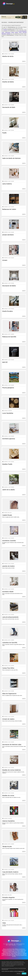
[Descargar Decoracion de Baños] (14, 275)
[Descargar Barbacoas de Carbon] (14, 199)
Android (8, 33)
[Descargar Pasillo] (14, 122)
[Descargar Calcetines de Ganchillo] (14, 632)
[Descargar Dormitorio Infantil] (14, 581)
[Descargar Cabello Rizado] (14, 504)
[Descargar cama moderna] (14, 173)
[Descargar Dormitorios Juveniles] (14, 530)
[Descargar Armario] (14, 250)
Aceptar (24, 973)
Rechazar (18, 973)
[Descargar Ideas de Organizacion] (14, 683)
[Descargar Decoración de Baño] (14, 97)
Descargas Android (5, 968)
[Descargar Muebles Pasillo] (14, 454)
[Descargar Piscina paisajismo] (14, 377)
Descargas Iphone (22, 968)
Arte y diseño (11, 334)
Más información (21, 971)
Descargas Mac (5, 969)
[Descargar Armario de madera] (14, 708)
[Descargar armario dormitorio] (14, 224)
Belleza (10, 512)
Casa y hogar (11, 53)
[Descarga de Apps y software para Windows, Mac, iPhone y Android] (8, 4)
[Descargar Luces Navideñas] (14, 403)
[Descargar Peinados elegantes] (14, 887)
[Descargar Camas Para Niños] (14, 657)
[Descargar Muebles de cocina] (14, 785)
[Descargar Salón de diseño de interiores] (14, 148)
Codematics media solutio (11, 32)
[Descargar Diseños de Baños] (14, 71)
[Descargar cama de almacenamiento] (14, 606)
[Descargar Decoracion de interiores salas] (14, 734)
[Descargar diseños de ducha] (14, 46)
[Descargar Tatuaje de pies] (14, 836)
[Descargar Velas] (14, 912)
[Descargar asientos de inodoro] (14, 555)
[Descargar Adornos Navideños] (14, 810)
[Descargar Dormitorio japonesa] (14, 428)
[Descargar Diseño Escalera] (14, 301)
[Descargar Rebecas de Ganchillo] (14, 326)
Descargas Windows (14, 968)
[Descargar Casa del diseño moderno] (14, 861)
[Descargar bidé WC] (14, 352)
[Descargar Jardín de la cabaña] (14, 479)
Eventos (10, 410)
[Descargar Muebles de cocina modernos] (14, 759)
